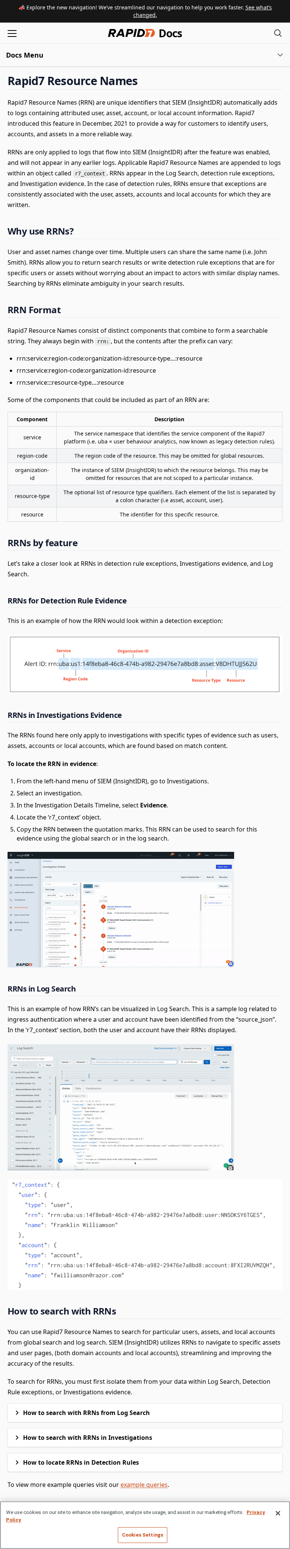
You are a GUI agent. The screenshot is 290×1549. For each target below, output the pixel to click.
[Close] (278, 1513)
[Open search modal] (278, 33)
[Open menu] (12, 33)
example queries (144, 1484)
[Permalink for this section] (144, 80)
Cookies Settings (142, 1535)
